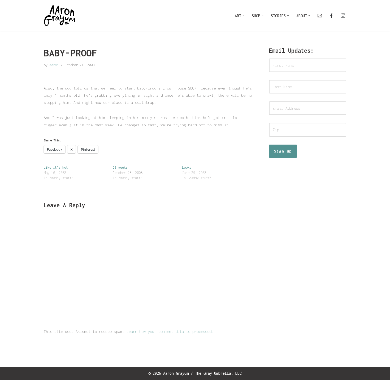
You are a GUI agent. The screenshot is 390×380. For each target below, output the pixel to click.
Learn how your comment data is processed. (170, 331)
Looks (186, 167)
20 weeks (120, 167)
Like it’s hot (56, 167)
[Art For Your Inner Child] (60, 15)
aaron (54, 65)
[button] (243, 15)
